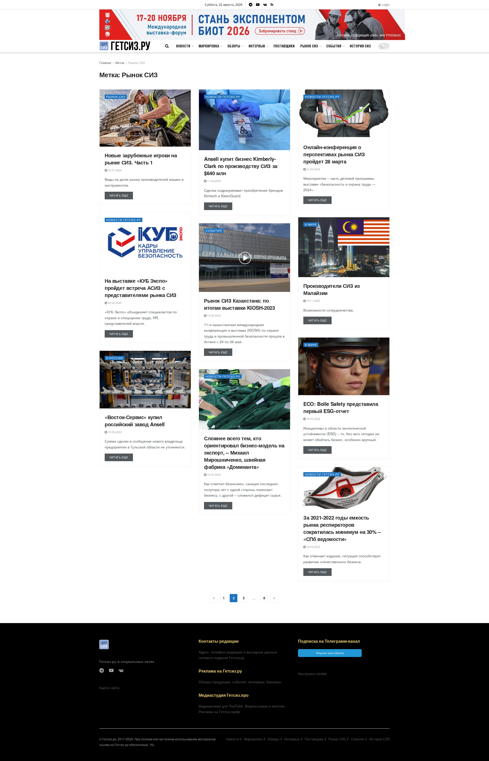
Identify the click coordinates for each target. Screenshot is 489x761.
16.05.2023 (313, 419)
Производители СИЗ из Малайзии (331, 289)
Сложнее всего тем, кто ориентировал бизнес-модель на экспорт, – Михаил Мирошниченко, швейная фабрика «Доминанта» (244, 452)
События (333, 45)
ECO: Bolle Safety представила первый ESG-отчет (340, 407)
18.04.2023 (313, 547)
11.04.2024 (213, 181)
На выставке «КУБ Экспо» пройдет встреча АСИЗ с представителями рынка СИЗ (140, 288)
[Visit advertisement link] (252, 24)
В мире (311, 224)
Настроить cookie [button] (312, 673)
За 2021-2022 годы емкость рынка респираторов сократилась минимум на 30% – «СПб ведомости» (342, 528)
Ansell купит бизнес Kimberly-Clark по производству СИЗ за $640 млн (240, 166)
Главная (105, 62)
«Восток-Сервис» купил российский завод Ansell (135, 420)
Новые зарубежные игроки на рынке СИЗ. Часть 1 (141, 158)
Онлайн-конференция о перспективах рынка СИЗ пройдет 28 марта (334, 154)
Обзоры (233, 45)
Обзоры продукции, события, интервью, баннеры (240, 681)
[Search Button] (167, 46)
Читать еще (121, 195)
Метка (119, 62)
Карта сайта (109, 687)
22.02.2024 (114, 303)
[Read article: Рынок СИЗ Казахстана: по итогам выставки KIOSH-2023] (244, 257)
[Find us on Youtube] (258, 4)
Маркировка (209, 45)
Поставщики (284, 45)
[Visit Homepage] (124, 46)
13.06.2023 (213, 315)
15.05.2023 (114, 432)
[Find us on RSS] (271, 4)
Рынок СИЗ (309, 45)
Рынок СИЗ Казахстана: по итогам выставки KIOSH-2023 (239, 304)
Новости (183, 45)
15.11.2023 (313, 301)
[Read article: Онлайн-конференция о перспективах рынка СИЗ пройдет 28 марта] (343, 113)
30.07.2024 (114, 170)
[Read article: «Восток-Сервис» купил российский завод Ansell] (145, 379)
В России (114, 358)
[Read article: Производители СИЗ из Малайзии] (343, 247)
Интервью (257, 45)
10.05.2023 (213, 474)
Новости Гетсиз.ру (223, 97)
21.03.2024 (313, 169)
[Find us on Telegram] (250, 4)
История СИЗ (360, 45)
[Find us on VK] (265, 4)
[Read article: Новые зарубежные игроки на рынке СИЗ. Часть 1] (145, 118)
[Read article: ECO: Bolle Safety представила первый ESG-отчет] (343, 366)
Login (385, 4)
